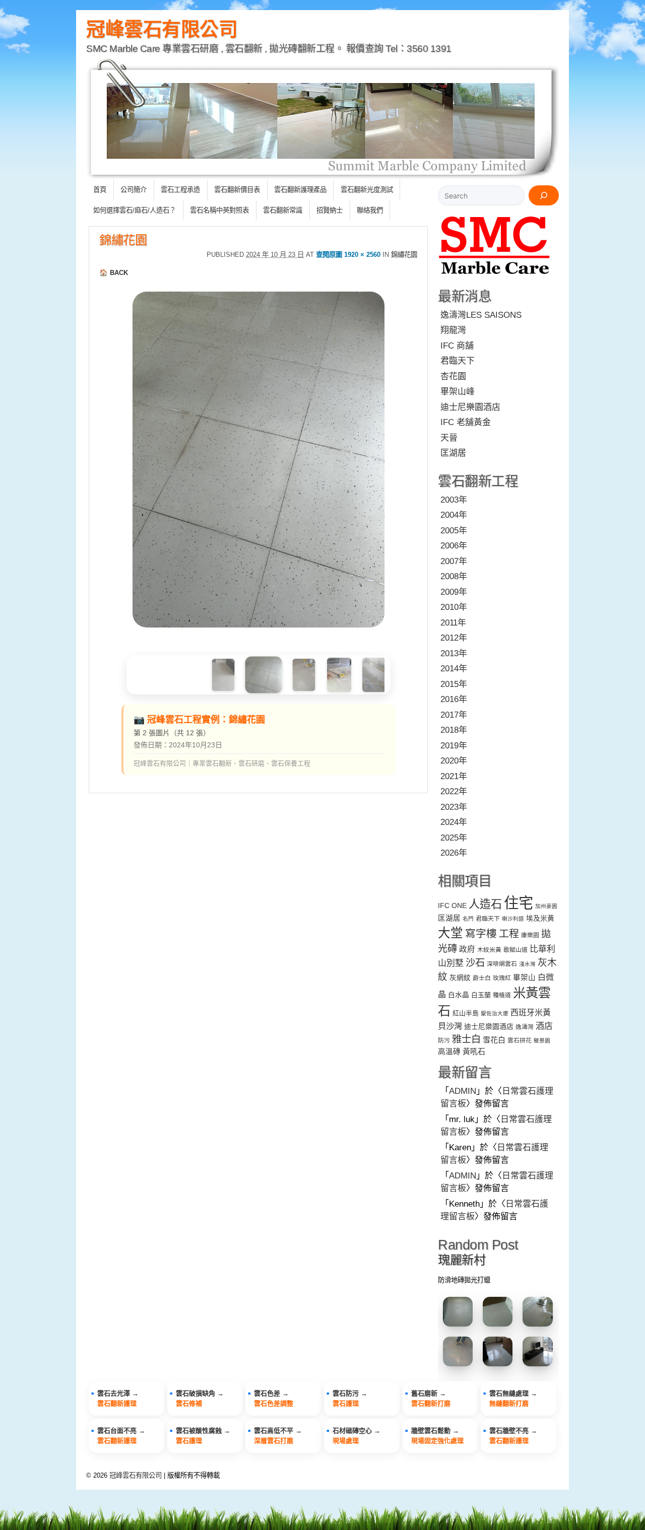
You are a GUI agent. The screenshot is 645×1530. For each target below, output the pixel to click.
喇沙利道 (513, 919)
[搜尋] (544, 195)
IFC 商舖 (457, 346)
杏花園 (453, 376)
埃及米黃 (540, 918)
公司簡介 (133, 189)
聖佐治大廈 (494, 1013)
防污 (444, 1040)
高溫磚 (449, 1052)
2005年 (453, 530)
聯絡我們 (370, 210)
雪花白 (494, 1039)
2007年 (453, 561)
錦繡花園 (123, 240)
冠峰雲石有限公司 (161, 29)
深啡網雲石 (502, 963)
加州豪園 (546, 906)
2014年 (453, 668)
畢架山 (524, 977)
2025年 (453, 838)
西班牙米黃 (530, 1012)
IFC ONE (452, 906)
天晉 (449, 438)
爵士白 (482, 978)
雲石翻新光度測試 (367, 189)
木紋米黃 (489, 949)
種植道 (502, 995)
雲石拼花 (519, 1040)
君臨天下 (457, 361)
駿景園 (542, 1040)
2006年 (453, 545)
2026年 (453, 853)
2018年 (453, 730)
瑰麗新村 (461, 1260)
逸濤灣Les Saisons (481, 315)
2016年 (453, 699)
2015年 (453, 684)
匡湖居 (453, 453)
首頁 (99, 189)
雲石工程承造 (180, 189)
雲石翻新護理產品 (300, 189)
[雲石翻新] (494, 276)
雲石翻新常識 (282, 210)
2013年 (453, 653)
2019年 (453, 745)
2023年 (453, 807)
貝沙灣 (450, 1025)
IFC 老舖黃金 (465, 422)
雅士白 (466, 1039)
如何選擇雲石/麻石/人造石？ (134, 210)
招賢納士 (329, 210)
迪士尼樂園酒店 (470, 407)
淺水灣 (527, 964)
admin (462, 1091)
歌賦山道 (515, 949)
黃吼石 (474, 1051)
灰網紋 (460, 978)
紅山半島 (466, 1013)
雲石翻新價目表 (237, 189)
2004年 (453, 515)
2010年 (453, 607)
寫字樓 (481, 933)
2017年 (453, 715)
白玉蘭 (481, 995)
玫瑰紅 (502, 978)
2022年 (453, 791)
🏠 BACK (113, 272)
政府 (467, 949)
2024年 (453, 822)
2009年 (453, 592)
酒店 (544, 1026)
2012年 (453, 638)
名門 (468, 919)
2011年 (453, 623)
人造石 (485, 904)
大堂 (450, 933)
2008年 (453, 576)
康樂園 (530, 935)
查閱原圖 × (348, 254)
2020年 (453, 761)
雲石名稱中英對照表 (219, 210)
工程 (509, 933)
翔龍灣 (453, 330)
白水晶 (458, 995)
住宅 (518, 902)
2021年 (453, 776)
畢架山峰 (457, 391)
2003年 (453, 500)
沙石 (475, 962)
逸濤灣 (524, 1026)
